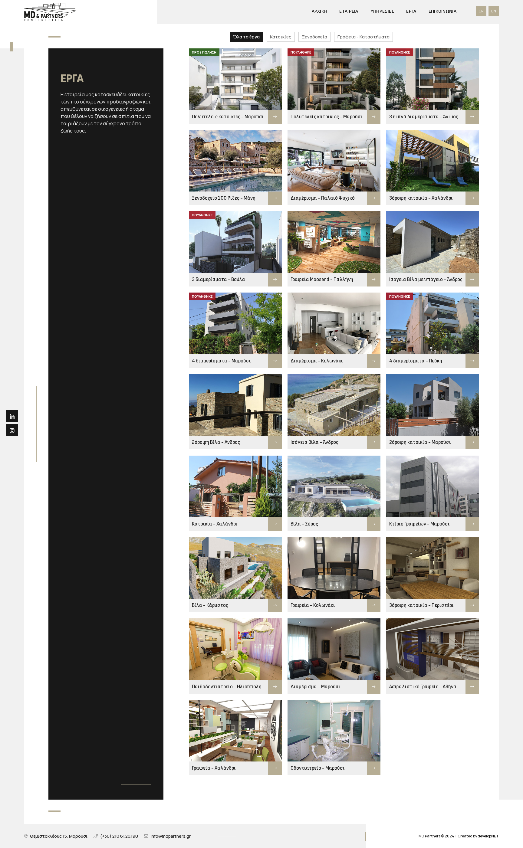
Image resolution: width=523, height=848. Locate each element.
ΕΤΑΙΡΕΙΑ (348, 11)
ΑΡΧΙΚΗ (319, 11)
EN (493, 11)
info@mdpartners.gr (171, 836)
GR (481, 11)
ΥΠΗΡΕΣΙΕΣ (382, 11)
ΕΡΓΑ (411, 11)
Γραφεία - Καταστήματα (363, 37)
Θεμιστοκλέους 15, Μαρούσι (58, 836)
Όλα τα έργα (246, 37)
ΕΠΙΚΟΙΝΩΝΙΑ (442, 11)
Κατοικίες (280, 37)
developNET (488, 836)
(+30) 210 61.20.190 (119, 836)
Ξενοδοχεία (314, 37)
